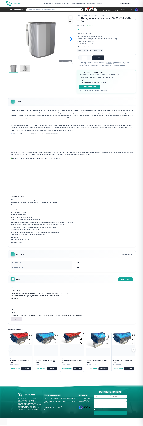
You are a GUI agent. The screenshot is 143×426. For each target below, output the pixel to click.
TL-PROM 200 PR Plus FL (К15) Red (72, 362)
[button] (71, 39)
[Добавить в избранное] (29, 335)
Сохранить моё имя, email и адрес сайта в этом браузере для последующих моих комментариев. (47, 315)
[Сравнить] (70, 21)
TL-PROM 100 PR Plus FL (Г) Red (19, 362)
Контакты (99, 3)
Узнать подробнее (89, 86)
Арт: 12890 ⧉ (80, 25)
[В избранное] (70, 17)
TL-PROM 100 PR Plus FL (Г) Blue (45, 362)
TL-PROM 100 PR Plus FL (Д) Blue (122, 362)
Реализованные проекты (78, 3)
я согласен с (108, 409)
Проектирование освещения (62, 3)
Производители (47, 3)
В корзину (98, 57)
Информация (90, 3)
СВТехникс (101, 15)
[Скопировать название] (134, 18)
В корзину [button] (26, 368)
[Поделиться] (78, 18)
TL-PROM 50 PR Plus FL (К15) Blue (97, 362)
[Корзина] (95, 9)
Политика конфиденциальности (53, 409)
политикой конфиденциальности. (111, 409)
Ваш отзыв (15, 299)
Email (13, 312)
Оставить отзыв (125, 279)
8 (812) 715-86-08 (127, 10)
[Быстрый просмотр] (29, 343)
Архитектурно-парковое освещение (87, 15)
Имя (13, 309)
